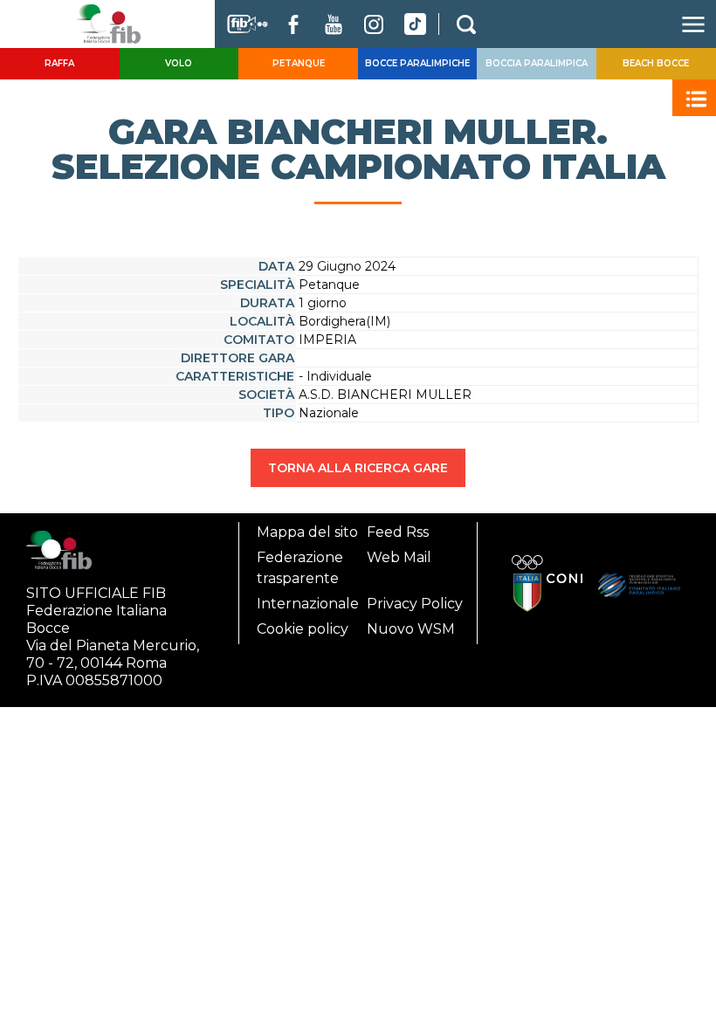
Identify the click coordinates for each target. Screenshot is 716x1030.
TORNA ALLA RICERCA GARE (358, 468)
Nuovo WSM (411, 629)
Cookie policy (302, 629)
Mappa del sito (307, 532)
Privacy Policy (415, 603)
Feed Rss (398, 532)
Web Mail (399, 557)
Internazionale (308, 603)
